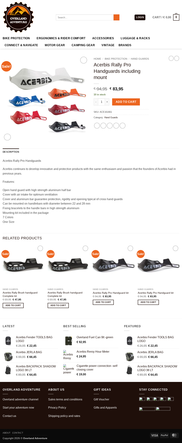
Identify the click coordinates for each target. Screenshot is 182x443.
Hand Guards (140, 59)
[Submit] (116, 17)
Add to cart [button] (13, 305)
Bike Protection (16, 38)
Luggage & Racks (135, 38)
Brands (125, 45)
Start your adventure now (18, 407)
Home (97, 59)
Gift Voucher (101, 399)
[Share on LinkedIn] (122, 126)
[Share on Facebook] (97, 126)
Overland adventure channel (20, 399)
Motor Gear (55, 45)
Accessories (103, 38)
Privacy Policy (57, 407)
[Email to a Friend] (110, 126)
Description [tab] (11, 152)
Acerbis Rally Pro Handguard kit (111, 292)
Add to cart (126, 101)
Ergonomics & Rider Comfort (61, 38)
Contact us (9, 415)
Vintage (107, 45)
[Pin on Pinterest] (116, 126)
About (6, 433)
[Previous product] (176, 58)
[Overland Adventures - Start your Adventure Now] (26, 17)
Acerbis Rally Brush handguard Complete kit (20, 294)
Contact (17, 433)
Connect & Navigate (21, 45)
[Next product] (171, 58)
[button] (140, 17)
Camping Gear (83, 45)
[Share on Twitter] (103, 126)
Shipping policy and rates (64, 415)
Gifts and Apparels (105, 407)
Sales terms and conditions (65, 399)
